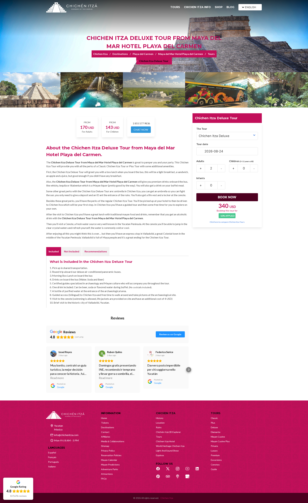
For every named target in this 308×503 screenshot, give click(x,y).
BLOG (230, 7)
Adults (200, 161)
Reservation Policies (111, 455)
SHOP (218, 7)
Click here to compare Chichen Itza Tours (227, 222)
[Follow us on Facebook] (160, 470)
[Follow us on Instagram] (179, 470)
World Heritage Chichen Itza (170, 446)
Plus (213, 422)
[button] (46, 369)
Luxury (214, 450)
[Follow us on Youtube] (189, 470)
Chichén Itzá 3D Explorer (168, 432)
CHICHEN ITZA (165, 413)
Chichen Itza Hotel (165, 441)
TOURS (175, 7)
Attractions (107, 474)
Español (52, 452)
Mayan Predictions (110, 464)
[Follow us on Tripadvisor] (169, 478)
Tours (211, 53)
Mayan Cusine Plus (220, 441)
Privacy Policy (108, 450)
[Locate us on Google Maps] (179, 478)
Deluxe (214, 427)
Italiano (52, 466)
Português (53, 461)
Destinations (120, 53)
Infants (200, 178)
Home (104, 418)
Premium (215, 455)
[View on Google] (53, 353)
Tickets (105, 422)
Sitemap (105, 446)
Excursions (216, 460)
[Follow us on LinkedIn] (199, 470)
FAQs (104, 478)
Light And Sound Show (167, 450)
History (159, 418)
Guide (214, 469)
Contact (105, 432)
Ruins (159, 427)
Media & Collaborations (112, 441)
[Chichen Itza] (71, 7)
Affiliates (105, 436)
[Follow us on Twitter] (169, 470)
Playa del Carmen (143, 53)
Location (160, 422)
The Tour (201, 128)
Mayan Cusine (218, 436)
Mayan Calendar (109, 460)
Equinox (160, 455)
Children (241, 161)
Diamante (215, 432)
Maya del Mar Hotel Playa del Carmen (180, 53)
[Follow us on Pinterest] (160, 478)
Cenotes (215, 464)
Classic (214, 418)
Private (214, 446)
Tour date (202, 144)
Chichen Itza (100, 53)
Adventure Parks (109, 469)
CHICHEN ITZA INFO (197, 7)
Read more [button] (57, 378)
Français (52, 457)
